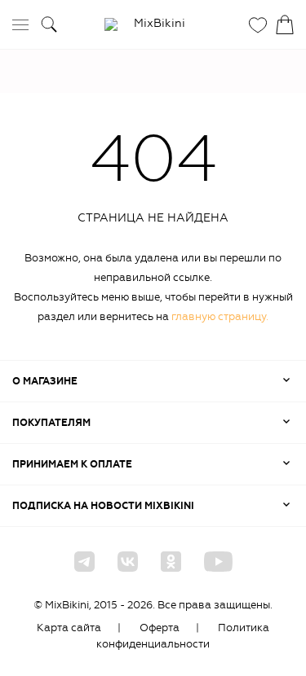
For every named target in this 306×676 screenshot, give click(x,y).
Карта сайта (69, 627)
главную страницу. (219, 316)
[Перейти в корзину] (284, 24)
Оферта (160, 627)
